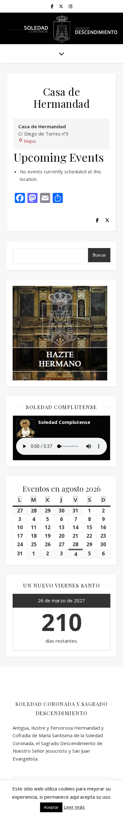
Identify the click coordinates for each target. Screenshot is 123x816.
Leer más (74, 807)
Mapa (30, 141)
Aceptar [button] (51, 807)
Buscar (99, 255)
